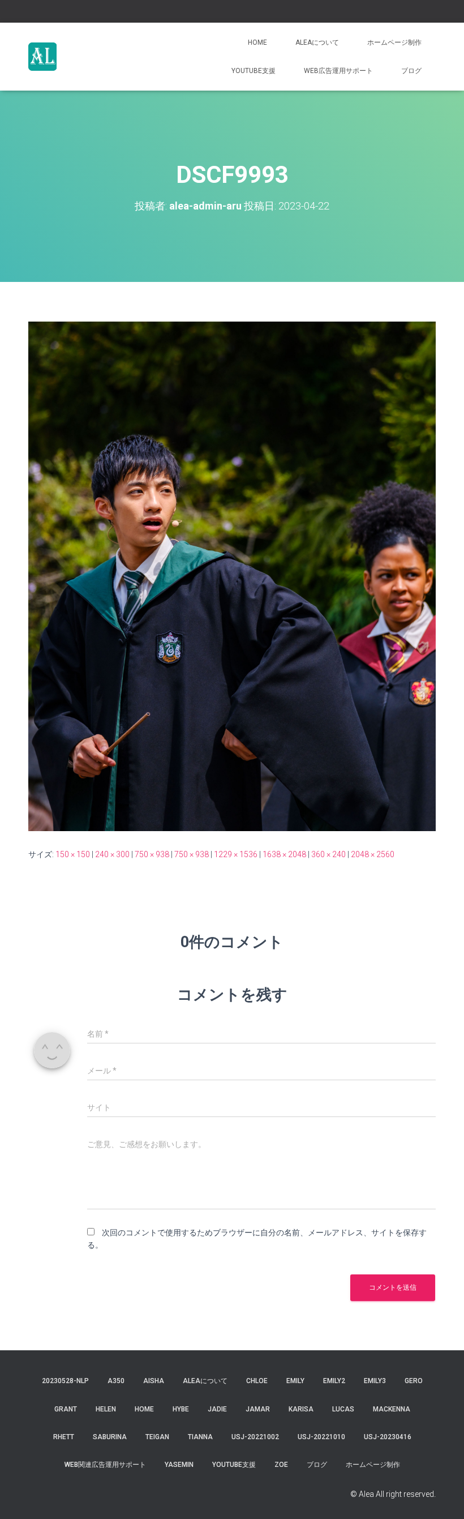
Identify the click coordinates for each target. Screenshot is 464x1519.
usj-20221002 (255, 1437)
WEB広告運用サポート (338, 71)
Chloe (257, 1381)
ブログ (411, 71)
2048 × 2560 (372, 854)
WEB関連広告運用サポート (105, 1465)
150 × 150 (72, 854)
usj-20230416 (387, 1437)
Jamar (258, 1409)
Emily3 (375, 1381)
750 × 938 (152, 854)
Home (257, 42)
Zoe (281, 1465)
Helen (106, 1409)
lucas (343, 1409)
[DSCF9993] (232, 575)
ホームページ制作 (394, 42)
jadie (217, 1409)
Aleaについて (317, 42)
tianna (200, 1437)
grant (65, 1409)
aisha (153, 1381)
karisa (301, 1409)
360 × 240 (328, 854)
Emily (295, 1381)
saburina (110, 1437)
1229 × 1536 (235, 854)
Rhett (63, 1437)
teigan (157, 1437)
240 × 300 (112, 854)
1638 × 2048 (284, 854)
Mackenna (391, 1409)
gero (414, 1381)
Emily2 (334, 1381)
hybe (181, 1409)
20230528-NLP (65, 1381)
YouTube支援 (253, 71)
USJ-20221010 (321, 1437)
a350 (116, 1381)
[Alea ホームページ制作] (42, 56)
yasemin (179, 1465)
